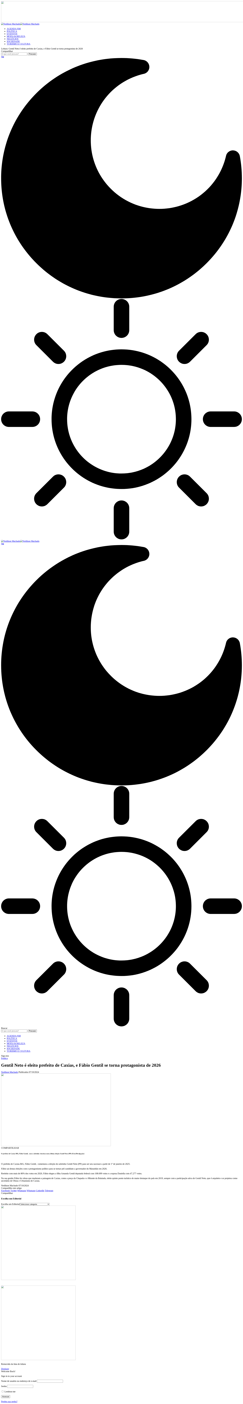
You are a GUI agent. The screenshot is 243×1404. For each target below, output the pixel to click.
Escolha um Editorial (10, 1204)
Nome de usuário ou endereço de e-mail (18, 1381)
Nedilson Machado (9, 1072)
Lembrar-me (9, 1391)
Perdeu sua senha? (9, 1401)
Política (4, 1058)
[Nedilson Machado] (20, 24)
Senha (4, 1386)
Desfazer (5, 1369)
